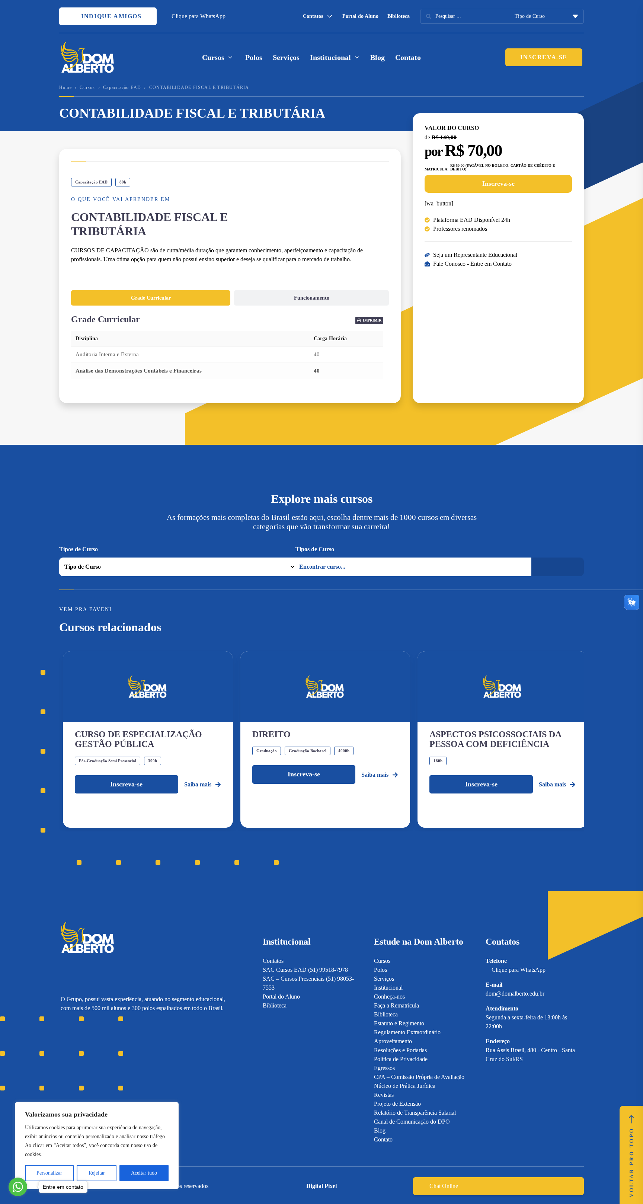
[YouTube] (90, 1058)
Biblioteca (398, 16)
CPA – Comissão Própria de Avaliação (419, 1077)
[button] (369, 320)
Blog (377, 57)
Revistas (384, 1095)
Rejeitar (97, 1173)
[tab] (150, 298)
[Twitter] (103, 1058)
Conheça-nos (389, 996)
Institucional (388, 987)
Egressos (384, 1068)
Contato (408, 57)
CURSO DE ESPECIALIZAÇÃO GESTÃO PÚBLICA (138, 739)
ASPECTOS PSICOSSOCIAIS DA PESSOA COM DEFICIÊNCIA (495, 739)
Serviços (286, 57)
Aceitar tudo (144, 1173)
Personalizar (49, 1173)
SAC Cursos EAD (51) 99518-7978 (305, 970)
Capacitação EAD (122, 87)
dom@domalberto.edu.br (515, 993)
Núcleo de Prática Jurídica (404, 1086)
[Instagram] (64, 1058)
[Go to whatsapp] (18, 1187)
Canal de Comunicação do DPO (412, 1121)
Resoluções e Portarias (400, 1050)
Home (65, 87)
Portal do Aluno (360, 16)
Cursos (87, 87)
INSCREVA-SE (543, 57)
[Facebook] (77, 1058)
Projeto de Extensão (397, 1104)
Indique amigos (110, 16)
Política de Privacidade (401, 1059)
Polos (253, 57)
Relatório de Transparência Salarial (415, 1112)
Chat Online (443, 1186)
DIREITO (271, 734)
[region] (97, 1145)
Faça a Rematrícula (396, 1005)
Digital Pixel (321, 1186)
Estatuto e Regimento (399, 1023)
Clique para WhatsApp (198, 16)
